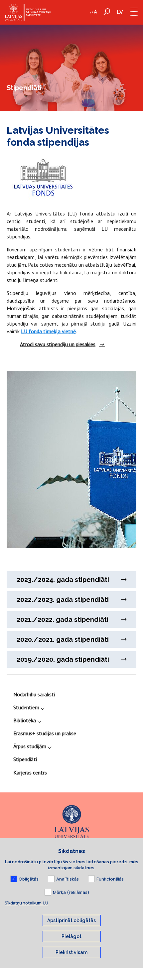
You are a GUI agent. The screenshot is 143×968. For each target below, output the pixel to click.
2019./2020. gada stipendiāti (63, 659)
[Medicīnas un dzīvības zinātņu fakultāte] (28, 12)
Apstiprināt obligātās (71, 920)
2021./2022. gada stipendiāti (62, 619)
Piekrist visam (71, 952)
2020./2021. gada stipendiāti (63, 639)
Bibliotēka (24, 720)
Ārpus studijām (29, 746)
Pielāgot (71, 936)
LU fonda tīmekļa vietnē (48, 331)
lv (120, 12)
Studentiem (26, 707)
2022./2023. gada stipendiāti (63, 600)
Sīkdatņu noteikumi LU (26, 903)
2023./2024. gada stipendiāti (63, 580)
